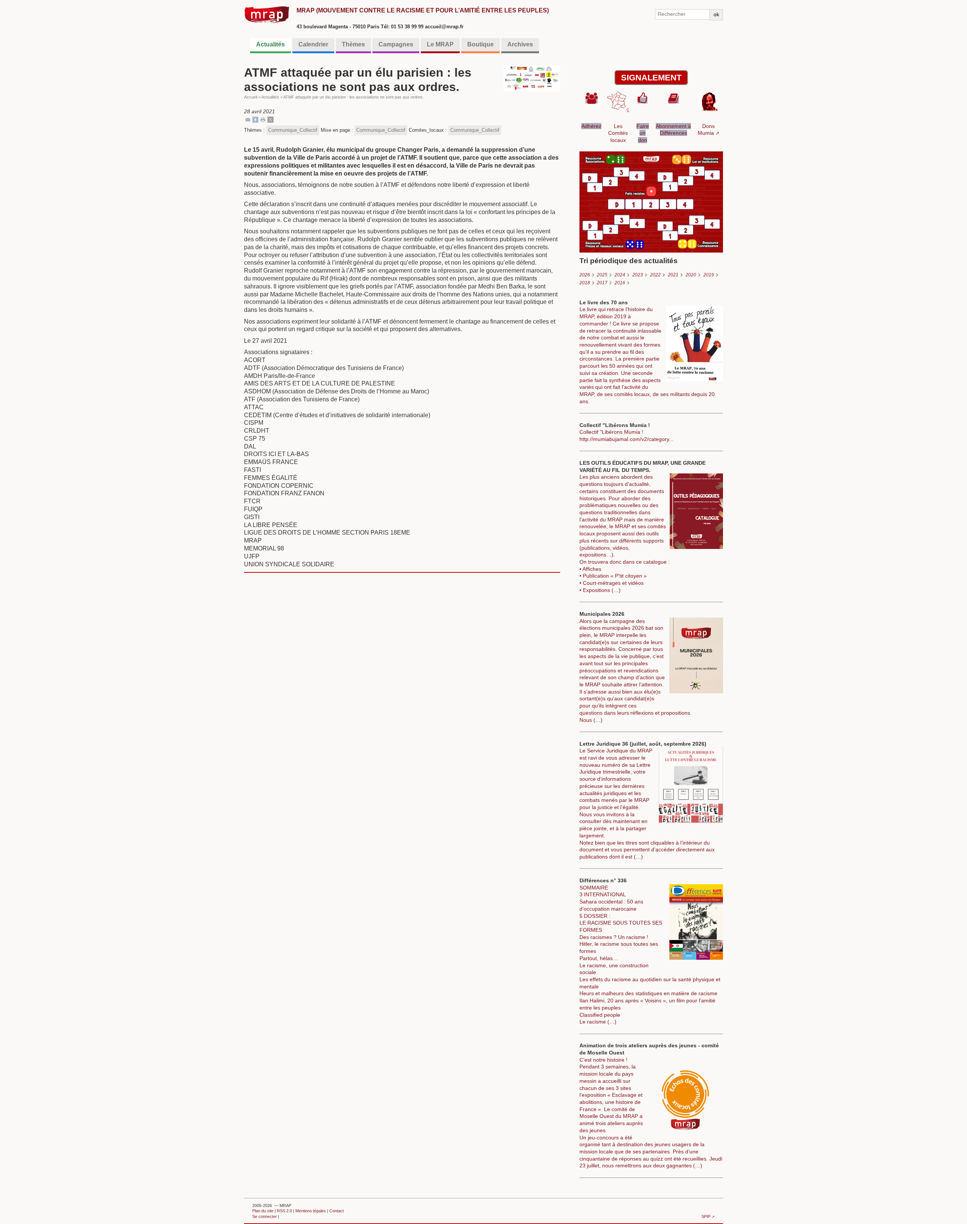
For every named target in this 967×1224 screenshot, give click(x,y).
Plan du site (262, 1211)
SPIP (706, 1216)
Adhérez (591, 126)
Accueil (250, 97)
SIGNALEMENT (651, 77)
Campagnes (395, 44)
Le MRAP (440, 44)
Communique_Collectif (292, 130)
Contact (336, 1211)
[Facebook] (255, 119)
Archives (520, 44)
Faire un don (642, 133)
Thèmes (353, 44)
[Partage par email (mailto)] (248, 119)
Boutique (480, 44)
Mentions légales (310, 1211)
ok (716, 14)
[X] (270, 119)
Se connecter (264, 1216)
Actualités (270, 44)
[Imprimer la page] (263, 119)
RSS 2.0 (284, 1211)
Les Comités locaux (618, 133)
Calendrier (313, 44)
